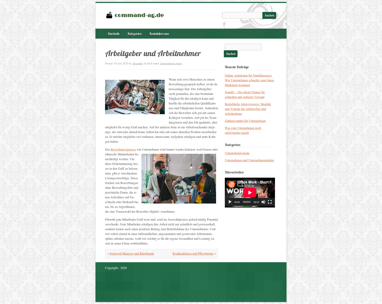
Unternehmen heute (171, 63)
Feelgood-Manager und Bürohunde (132, 253)
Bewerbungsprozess (123, 149)
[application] (250, 192)
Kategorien (134, 34)
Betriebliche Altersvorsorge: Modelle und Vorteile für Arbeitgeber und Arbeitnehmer (248, 109)
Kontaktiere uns (159, 34)
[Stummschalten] (263, 202)
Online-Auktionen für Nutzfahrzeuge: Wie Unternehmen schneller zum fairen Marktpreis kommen (249, 80)
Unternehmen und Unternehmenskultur (249, 160)
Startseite (114, 34)
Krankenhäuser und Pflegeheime (192, 253)
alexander (138, 63)
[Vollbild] (270, 202)
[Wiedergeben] (230, 202)
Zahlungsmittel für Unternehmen (245, 121)
